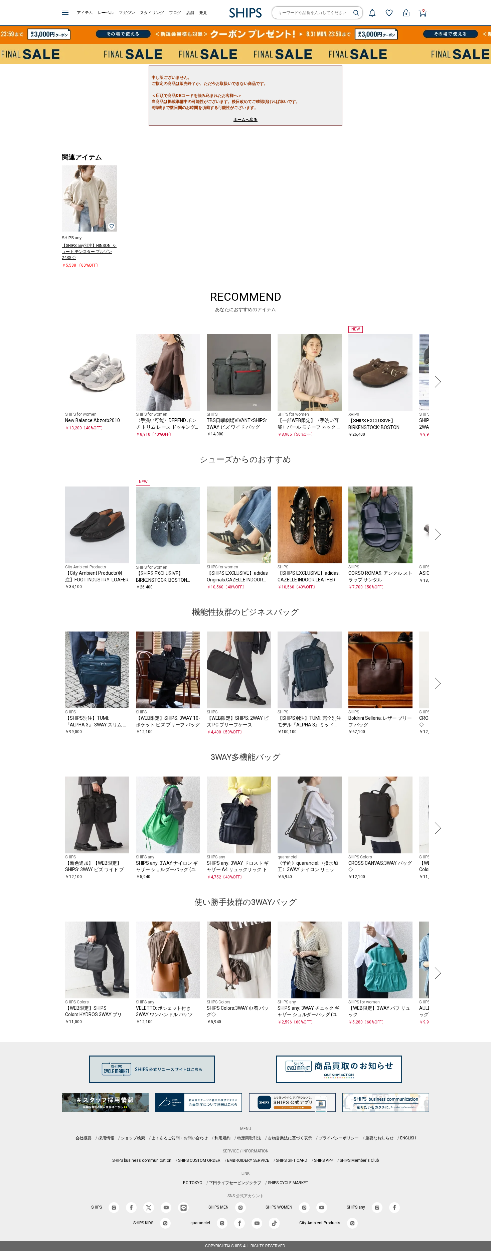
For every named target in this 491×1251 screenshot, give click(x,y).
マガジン (127, 12)
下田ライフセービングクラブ (235, 1182)
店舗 (190, 12)
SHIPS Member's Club (359, 1160)
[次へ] (436, 382)
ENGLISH (408, 1138)
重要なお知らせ (379, 1138)
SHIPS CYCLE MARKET (288, 1182)
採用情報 (106, 1138)
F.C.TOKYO (192, 1182)
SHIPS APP (323, 1160)
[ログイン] (406, 12)
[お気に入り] (389, 12)
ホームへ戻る (245, 119)
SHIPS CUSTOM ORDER (199, 1160)
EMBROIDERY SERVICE (248, 1160)
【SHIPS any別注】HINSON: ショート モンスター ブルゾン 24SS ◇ (89, 251)
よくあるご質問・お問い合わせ (180, 1138)
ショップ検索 (133, 1138)
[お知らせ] (372, 12)
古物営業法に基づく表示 (290, 1138)
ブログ (175, 12)
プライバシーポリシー (339, 1138)
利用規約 (222, 1138)
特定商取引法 (249, 1138)
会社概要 (83, 1138)
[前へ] (54, 382)
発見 (203, 12)
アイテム (85, 12)
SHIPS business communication (141, 1160)
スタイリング (152, 12)
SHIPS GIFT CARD (291, 1160)
